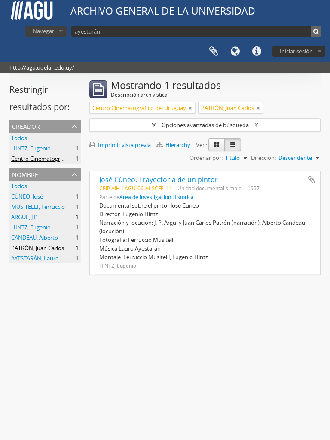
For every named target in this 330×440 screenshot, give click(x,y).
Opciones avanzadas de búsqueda (205, 125)
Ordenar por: (206, 158)
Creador (26, 125)
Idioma (235, 51)
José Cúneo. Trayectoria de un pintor (158, 179)
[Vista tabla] (232, 144)
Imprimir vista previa (124, 145)
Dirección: (263, 158)
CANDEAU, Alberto (34, 237)
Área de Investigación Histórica (156, 196)
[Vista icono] (216, 144)
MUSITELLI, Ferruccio (38, 207)
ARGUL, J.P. (25, 217)
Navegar (43, 31)
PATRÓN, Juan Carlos (37, 248)
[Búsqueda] (316, 31)
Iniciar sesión (296, 51)
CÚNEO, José (27, 196)
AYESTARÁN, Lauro (35, 258)
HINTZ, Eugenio (31, 148)
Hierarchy (178, 145)
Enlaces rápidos (256, 51)
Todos (19, 138)
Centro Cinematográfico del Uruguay (58, 158)
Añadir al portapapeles (311, 179)
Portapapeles (213, 51)
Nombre (25, 174)
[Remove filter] (190, 108)
